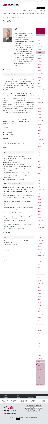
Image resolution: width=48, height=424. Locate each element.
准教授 (38, 361)
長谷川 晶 (39, 246)
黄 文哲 (39, 155)
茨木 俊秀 (39, 52)
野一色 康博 (40, 243)
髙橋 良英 (39, 199)
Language (41, 7)
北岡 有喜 (39, 130)
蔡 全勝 (39, 164)
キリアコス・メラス (41, 140)
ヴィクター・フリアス (41, 90)
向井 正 (39, 320)
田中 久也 (39, 58)
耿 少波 (39, 152)
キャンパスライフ (33, 13)
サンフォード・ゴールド (41, 180)
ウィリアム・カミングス (41, 94)
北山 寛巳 (39, 133)
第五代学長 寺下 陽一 (41, 381)
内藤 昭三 (39, 231)
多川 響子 (39, 205)
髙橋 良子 (39, 202)
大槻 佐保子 (40, 108)
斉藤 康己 (39, 167)
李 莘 (38, 340)
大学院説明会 (24, 10)
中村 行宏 (39, 237)
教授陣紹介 (8, 17)
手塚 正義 (39, 217)
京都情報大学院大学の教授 (15, 17)
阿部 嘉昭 (39, 70)
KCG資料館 (33, 401)
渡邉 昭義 (39, 355)
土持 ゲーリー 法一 (41, 46)
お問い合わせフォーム (34, 407)
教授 (38, 35)
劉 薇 (38, 352)
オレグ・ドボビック (41, 121)
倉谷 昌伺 (39, 146)
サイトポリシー (42, 395)
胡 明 (38, 158)
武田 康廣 (39, 208)
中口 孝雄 (39, 234)
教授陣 (14, 13)
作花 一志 (39, 170)
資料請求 (30, 10)
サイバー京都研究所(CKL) (43, 401)
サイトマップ (30, 395)
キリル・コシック (41, 143)
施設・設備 (22, 13)
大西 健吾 (39, 111)
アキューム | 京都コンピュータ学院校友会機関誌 (14, 228)
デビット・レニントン (41, 221)
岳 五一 (39, 127)
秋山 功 (39, 67)
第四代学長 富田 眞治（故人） (41, 377)
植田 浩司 (39, 98)
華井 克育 (39, 252)
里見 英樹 (39, 173)
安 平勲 (39, 80)
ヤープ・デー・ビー (41, 334)
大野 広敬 (39, 114)
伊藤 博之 (39, 83)
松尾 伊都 (39, 293)
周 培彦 (39, 186)
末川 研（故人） (40, 358)
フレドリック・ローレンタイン (41, 277)
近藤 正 (39, 161)
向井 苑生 (39, 317)
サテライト (27, 13)
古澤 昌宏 (39, 273)
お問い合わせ (42, 10)
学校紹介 (5, 13)
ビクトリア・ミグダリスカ (41, 260)
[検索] (34, 8)
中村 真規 (39, 55)
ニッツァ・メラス (41, 240)
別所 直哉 (39, 280)
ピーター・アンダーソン (41, 256)
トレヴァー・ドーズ (41, 228)
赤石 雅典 (39, 64)
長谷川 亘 (39, 37)
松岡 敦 (39, 299)
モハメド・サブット (41, 327)
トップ (5, 17)
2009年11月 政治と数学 (9, 260)
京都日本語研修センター (14, 401)
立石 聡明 (39, 211)
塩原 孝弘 (39, 183)
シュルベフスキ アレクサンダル (41, 190)
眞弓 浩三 (39, 308)
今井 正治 (39, 86)
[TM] (10, 409)
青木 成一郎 (40, 61)
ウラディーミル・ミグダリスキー (41, 102)
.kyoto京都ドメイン (18, 397)
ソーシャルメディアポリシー (6, 397)
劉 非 (38, 349)
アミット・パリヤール (41, 74)
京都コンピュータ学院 (5, 401)
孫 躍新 (39, 193)
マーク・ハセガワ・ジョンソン (40, 284)
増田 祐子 (39, 290)
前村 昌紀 (39, 287)
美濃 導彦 (39, 49)
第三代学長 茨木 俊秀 (41, 373)
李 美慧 (39, 346)
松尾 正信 (39, 296)
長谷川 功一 (40, 249)
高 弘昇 (39, 149)
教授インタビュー (40, 384)
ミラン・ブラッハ (41, 314)
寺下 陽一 (39, 40)
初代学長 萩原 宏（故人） (40, 364)
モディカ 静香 (40, 323)
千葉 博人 (39, 214)
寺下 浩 (39, 224)
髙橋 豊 (39, 196)
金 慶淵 (39, 136)
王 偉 (38, 105)
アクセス (36, 10)
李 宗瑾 (39, 343)
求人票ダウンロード (6, 395)
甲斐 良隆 (39, 124)
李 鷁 (38, 337)
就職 (17, 13)
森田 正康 (39, 330)
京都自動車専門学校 (24, 401)
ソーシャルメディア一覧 (30, 397)
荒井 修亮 (39, 77)
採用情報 (18, 395)
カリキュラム (10, 13)
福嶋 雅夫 (39, 264)
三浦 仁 (39, 311)
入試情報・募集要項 (40, 13)
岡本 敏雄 (39, 117)
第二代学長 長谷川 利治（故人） (41, 368)
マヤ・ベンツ (40, 305)
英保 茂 (39, 43)
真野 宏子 (39, 302)
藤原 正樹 (39, 270)
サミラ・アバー (40, 176)
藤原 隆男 (39, 267)
